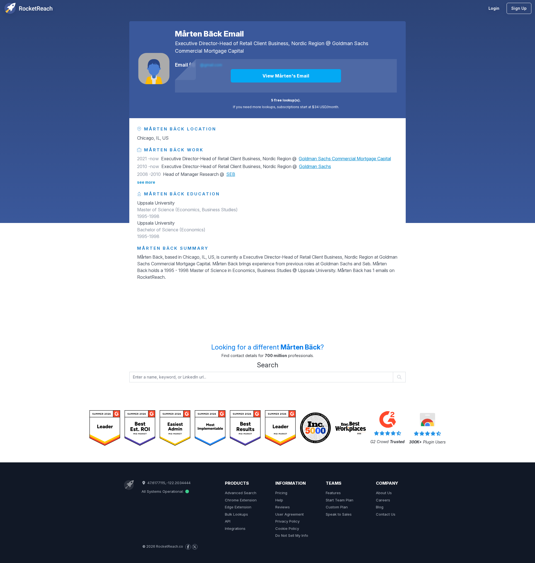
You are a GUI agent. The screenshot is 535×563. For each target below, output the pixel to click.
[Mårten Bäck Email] (153, 68)
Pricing (281, 493)
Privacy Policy (287, 521)
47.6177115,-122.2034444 (168, 483)
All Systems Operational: (163, 491)
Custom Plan (337, 507)
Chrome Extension (241, 500)
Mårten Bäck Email (209, 33)
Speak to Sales (339, 514)
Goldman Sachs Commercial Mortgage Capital (345, 158)
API (227, 521)
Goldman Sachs (315, 166)
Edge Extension (238, 507)
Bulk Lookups (236, 514)
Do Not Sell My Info (291, 535)
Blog (379, 507)
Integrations (235, 528)
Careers (383, 500)
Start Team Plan (339, 500)
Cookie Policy (287, 528)
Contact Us (385, 514)
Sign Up (519, 8)
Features (333, 493)
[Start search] (399, 377)
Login (493, 8)
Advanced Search (240, 493)
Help (279, 500)
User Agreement (289, 514)
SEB (230, 174)
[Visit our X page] (195, 547)
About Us (384, 493)
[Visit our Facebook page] (188, 547)
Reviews (282, 507)
